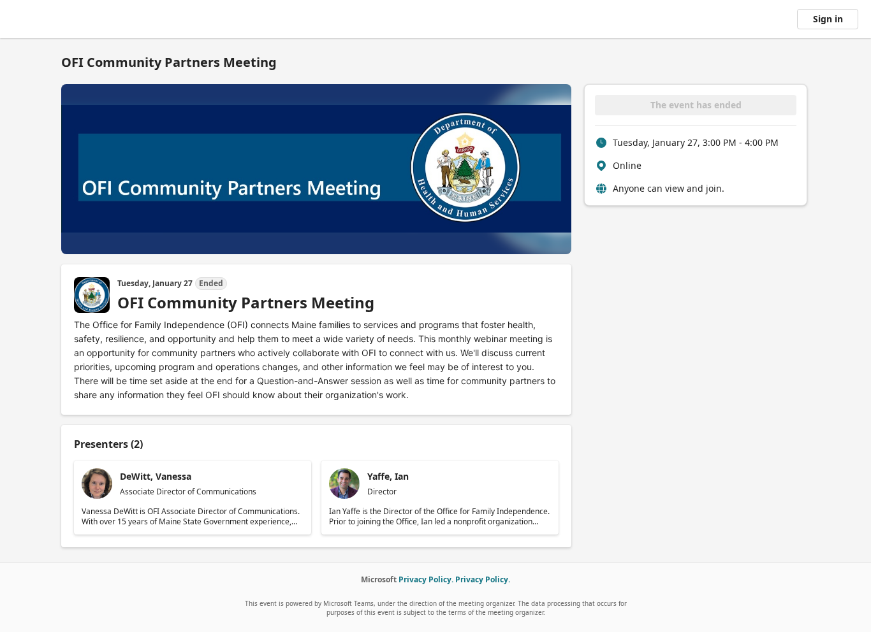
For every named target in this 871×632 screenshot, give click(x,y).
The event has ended (696, 105)
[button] (192, 498)
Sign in (828, 19)
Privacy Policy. (426, 579)
